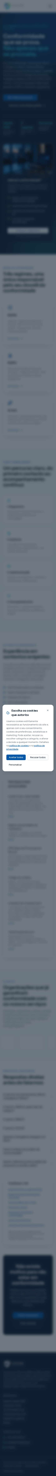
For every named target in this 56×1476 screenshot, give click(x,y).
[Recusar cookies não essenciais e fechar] (48, 710)
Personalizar (15, 764)
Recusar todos (38, 757)
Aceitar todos (16, 757)
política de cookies (19, 745)
